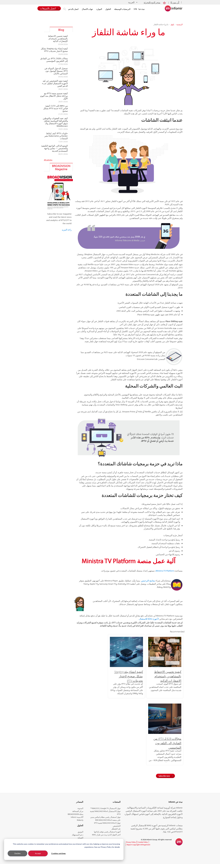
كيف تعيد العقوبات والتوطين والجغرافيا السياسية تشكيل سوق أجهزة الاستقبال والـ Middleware (55, 122)
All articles (48, 160)
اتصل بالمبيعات (48, 8)
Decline (17, 853)
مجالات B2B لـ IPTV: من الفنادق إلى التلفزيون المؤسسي (167, 743)
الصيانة (80, 837)
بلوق (172, 24)
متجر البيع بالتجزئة (152, 2)
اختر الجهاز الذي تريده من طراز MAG (106, 834)
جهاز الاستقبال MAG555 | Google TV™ (105, 808)
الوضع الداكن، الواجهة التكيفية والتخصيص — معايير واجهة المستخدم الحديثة (54, 148)
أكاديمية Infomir (77, 817)
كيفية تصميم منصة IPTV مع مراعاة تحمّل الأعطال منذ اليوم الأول (54, 96)
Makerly (80, 820)
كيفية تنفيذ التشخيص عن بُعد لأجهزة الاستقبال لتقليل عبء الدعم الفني (55, 83)
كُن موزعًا (174, 2)
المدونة (80, 808)
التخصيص (117, 826)
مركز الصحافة (77, 811)
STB (135, 9)
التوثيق (80, 832)
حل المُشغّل (116, 829)
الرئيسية (179, 24)
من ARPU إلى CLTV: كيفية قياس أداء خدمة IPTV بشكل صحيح (55, 108)
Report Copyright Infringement (138, 844)
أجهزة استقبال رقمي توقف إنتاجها (107, 832)
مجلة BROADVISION (75, 814)
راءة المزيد (67, 229)
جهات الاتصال (87, 9)
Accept (38, 853)
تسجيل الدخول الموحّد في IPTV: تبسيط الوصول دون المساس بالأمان (56, 71)
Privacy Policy (131, 842)
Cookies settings (58, 853)
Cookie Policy (143, 842)
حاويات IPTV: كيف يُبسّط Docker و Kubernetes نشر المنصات (56, 136)
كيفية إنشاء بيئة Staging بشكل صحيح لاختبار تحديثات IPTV (128, 676)
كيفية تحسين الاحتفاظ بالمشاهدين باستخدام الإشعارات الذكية (167, 676)
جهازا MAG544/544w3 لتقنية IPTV (107, 823)
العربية (131, 2)
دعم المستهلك (77, 835)
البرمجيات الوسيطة (122, 9)
